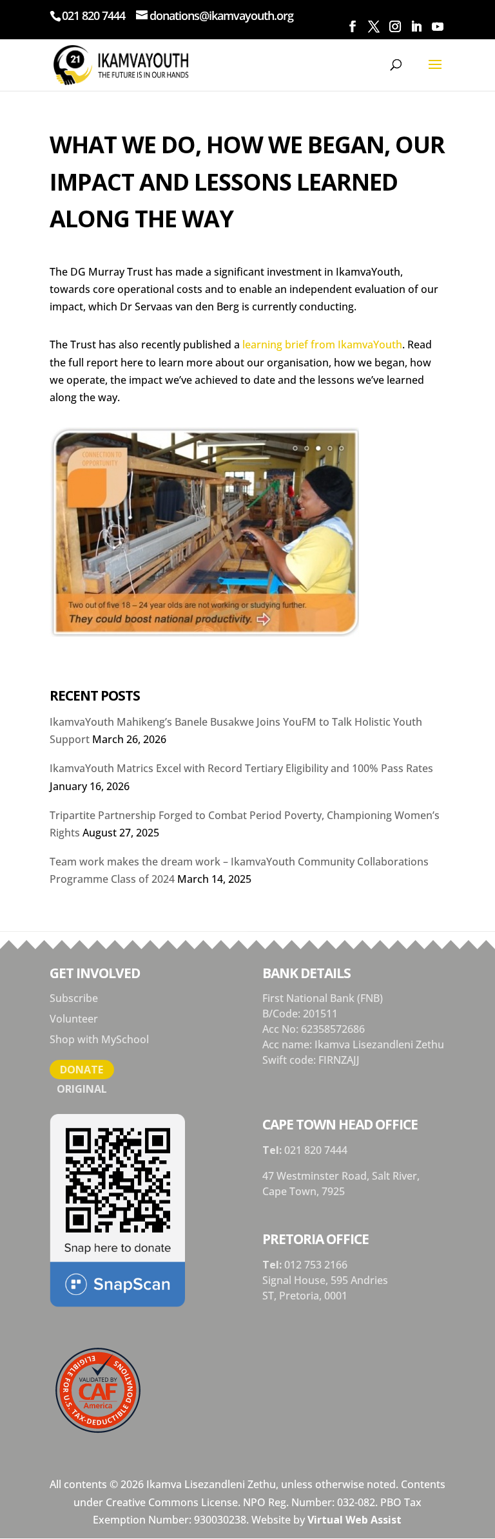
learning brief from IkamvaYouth (322, 344)
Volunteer (74, 1019)
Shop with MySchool (99, 1039)
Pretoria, (301, 1296)
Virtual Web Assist (354, 1520)
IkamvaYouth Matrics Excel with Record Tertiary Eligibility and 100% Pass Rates (241, 768)
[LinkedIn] (416, 27)
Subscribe (74, 998)
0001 (335, 1296)
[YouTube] (437, 27)
